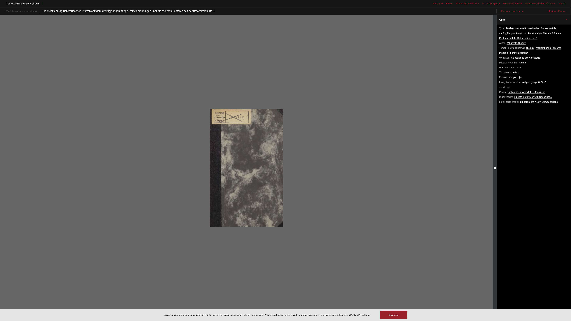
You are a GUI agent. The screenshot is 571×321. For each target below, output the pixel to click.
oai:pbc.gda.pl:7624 (532, 82)
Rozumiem (394, 315)
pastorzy (523, 52)
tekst (515, 72)
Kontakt (562, 3)
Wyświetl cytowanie (512, 3)
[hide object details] (495, 168)
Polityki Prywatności (360, 315)
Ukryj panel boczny (557, 11)
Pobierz (449, 3)
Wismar (523, 62)
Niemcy (530, 48)
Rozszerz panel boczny (512, 11)
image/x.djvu (515, 77)
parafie (513, 52)
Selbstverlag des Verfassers (525, 57)
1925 (518, 67)
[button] (534, 20)
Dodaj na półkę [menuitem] (492, 3)
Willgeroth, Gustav (516, 43)
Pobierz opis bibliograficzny (539, 3)
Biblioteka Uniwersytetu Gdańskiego (526, 92)
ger (508, 87)
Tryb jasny (438, 3)
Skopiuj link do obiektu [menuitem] (467, 3)
